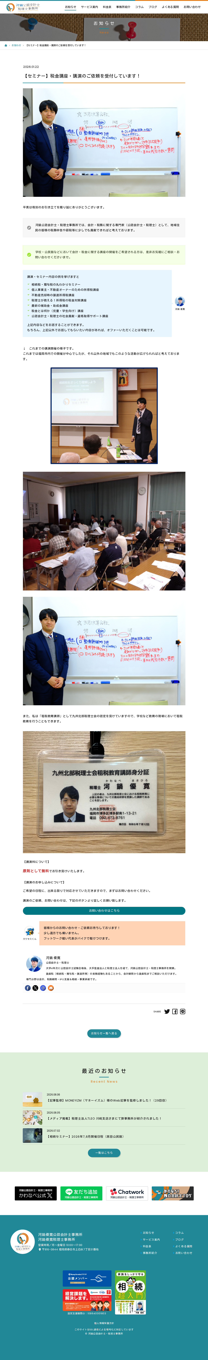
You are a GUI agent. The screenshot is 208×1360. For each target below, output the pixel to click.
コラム (139, 7)
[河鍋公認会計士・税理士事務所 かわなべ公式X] (36, 1193)
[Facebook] (28, 988)
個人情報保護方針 (104, 1323)
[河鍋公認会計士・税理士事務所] (22, 7)
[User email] (51, 988)
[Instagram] (43, 988)
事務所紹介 (123, 7)
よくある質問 (170, 7)
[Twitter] (35, 988)
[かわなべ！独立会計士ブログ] (172, 1193)
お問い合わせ (192, 7)
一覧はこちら (104, 1153)
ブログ (153, 7)
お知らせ (70, 7)
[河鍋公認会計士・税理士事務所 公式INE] (81, 1193)
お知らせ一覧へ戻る (104, 1033)
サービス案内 (89, 7)
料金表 (107, 7)
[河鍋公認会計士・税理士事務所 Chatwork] (127, 1193)
